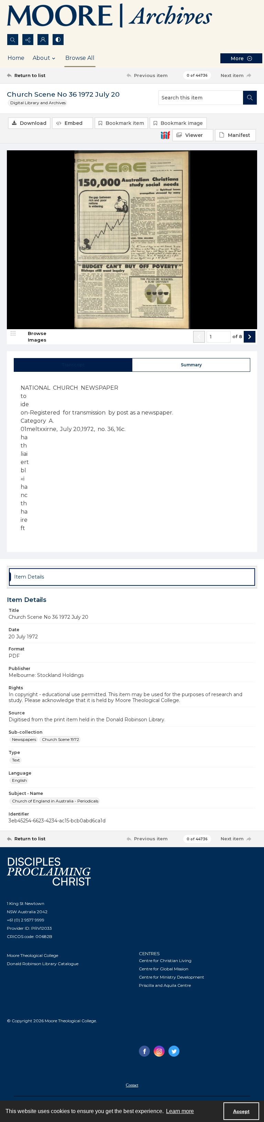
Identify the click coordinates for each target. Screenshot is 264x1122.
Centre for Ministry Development (171, 977)
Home (16, 58)
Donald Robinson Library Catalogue (42, 963)
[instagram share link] (159, 1051)
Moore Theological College (32, 955)
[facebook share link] (144, 1051)
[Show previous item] (199, 337)
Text (16, 760)
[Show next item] (249, 337)
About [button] (41, 58)
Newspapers (24, 739)
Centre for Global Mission (163, 968)
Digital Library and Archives (38, 102)
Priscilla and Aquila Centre (165, 985)
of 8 (237, 336)
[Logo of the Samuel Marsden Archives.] (110, 16)
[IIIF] (165, 135)
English (19, 780)
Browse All (80, 58)
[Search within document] (250, 98)
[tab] (73, 364)
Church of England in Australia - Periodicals (55, 800)
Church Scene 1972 (60, 739)
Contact (132, 1085)
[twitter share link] (173, 1051)
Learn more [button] (180, 1111)
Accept (241, 1111)
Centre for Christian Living (165, 960)
